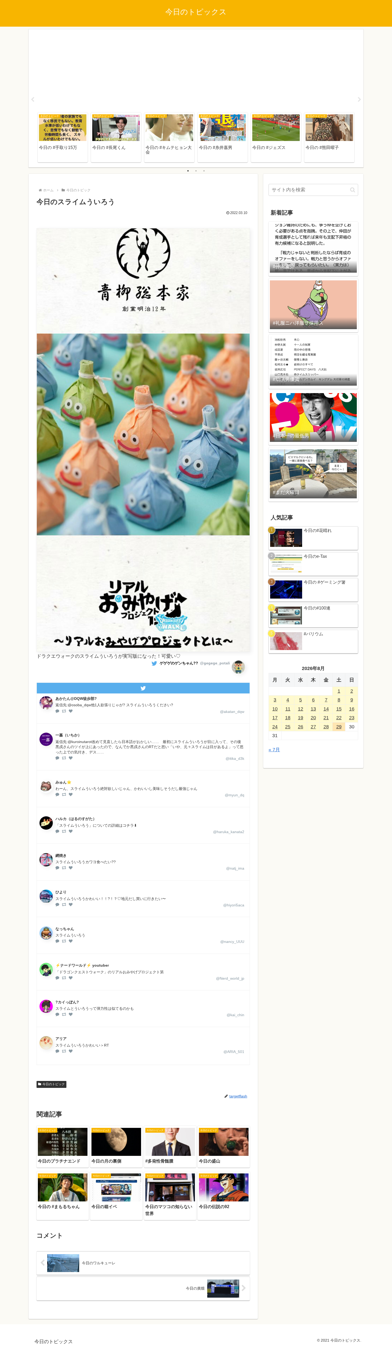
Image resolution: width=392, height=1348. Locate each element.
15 (339, 709)
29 (339, 726)
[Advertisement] (196, 70)
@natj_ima (235, 868)
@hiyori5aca (233, 905)
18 (287, 717)
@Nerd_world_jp (230, 978)
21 (326, 717)
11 (287, 709)
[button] (352, 190)
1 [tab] (188, 170)
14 (326, 709)
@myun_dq (234, 795)
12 (300, 709)
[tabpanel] (63, 137)
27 (313, 726)
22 (339, 717)
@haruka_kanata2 (228, 832)
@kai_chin (235, 1015)
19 (300, 717)
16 (351, 709)
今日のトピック (53, 1084)
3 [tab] (204, 170)
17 (275, 717)
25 (287, 726)
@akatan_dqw (232, 711)
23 (351, 717)
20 (313, 717)
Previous (32, 99)
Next (359, 99)
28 (326, 726)
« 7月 (274, 749)
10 (275, 709)
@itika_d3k (235, 758)
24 (275, 726)
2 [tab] (196, 170)
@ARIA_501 (233, 1052)
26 (300, 726)
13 (313, 709)
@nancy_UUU (232, 941)
